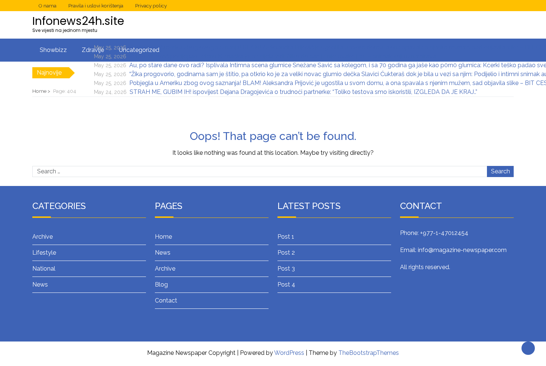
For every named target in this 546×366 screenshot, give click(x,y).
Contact (166, 300)
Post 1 (285, 236)
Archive (42, 236)
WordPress (289, 352)
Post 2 (286, 252)
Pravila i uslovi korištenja (95, 6)
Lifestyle (44, 252)
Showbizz (53, 49)
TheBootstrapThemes (368, 352)
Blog (161, 284)
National (43, 268)
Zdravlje (93, 49)
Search (500, 171)
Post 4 (286, 284)
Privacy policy (151, 6)
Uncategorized (139, 49)
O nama (47, 6)
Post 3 (286, 268)
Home (163, 236)
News (40, 284)
